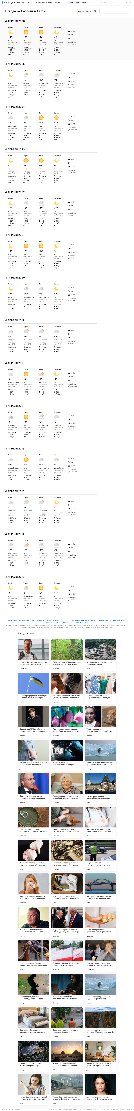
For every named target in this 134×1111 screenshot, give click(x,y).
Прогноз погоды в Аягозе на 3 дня (21, 620)
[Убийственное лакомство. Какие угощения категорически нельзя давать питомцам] (67, 688)
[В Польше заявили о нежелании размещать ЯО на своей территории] (67, 956)
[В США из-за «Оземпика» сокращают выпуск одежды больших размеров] (100, 688)
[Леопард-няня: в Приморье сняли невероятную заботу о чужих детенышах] (67, 655)
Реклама (17, 1109)
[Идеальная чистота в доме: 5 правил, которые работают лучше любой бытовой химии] (100, 1056)
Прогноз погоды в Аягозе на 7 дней (81, 620)
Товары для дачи (81, 622)
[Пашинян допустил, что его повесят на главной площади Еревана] (33, 788)
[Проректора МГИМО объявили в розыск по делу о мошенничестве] (33, 722)
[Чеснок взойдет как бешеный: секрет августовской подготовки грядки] (33, 855)
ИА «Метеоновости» (126, 1109)
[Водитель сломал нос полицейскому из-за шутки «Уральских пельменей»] (100, 855)
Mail (3, 1109)
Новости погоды (52, 622)
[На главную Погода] (10, 2)
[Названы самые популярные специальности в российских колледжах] (100, 822)
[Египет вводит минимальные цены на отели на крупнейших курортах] (67, 1056)
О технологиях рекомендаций (89, 1109)
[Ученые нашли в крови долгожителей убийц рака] (67, 755)
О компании (9, 1109)
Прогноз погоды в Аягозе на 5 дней (50, 620)
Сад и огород (67, 622)
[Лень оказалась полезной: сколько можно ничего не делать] (67, 822)
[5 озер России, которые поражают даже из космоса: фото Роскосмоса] (33, 989)
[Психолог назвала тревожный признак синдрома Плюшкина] (67, 855)
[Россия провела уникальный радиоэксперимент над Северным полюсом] (100, 989)
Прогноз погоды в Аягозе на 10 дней (112, 620)
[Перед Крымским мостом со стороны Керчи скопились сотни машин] (67, 1089)
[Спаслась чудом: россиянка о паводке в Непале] (67, 1023)
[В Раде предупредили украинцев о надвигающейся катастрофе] (33, 688)
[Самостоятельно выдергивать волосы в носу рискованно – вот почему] (33, 889)
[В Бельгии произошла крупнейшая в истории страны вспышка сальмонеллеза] (100, 922)
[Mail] (3, 2)
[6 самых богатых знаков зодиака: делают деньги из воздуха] (33, 655)
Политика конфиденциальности (68, 1109)
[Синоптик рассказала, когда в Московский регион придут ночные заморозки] (33, 1056)
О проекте (54, 1109)
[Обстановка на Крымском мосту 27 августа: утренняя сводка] (100, 889)
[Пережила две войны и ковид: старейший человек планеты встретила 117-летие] (67, 788)
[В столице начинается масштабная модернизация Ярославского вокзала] (100, 788)
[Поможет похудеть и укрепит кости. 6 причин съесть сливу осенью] (67, 722)
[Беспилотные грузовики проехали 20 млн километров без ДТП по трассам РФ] (100, 1023)
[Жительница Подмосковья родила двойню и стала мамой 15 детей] (67, 889)
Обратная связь (104, 1109)
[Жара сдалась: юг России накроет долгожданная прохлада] (33, 956)
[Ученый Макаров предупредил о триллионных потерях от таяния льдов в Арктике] (100, 755)
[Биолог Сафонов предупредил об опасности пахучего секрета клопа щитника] (33, 1089)
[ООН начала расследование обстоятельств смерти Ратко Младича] (33, 922)
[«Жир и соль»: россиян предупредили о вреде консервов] (33, 822)
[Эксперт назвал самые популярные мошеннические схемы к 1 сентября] (67, 989)
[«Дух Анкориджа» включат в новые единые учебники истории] (67, 922)
